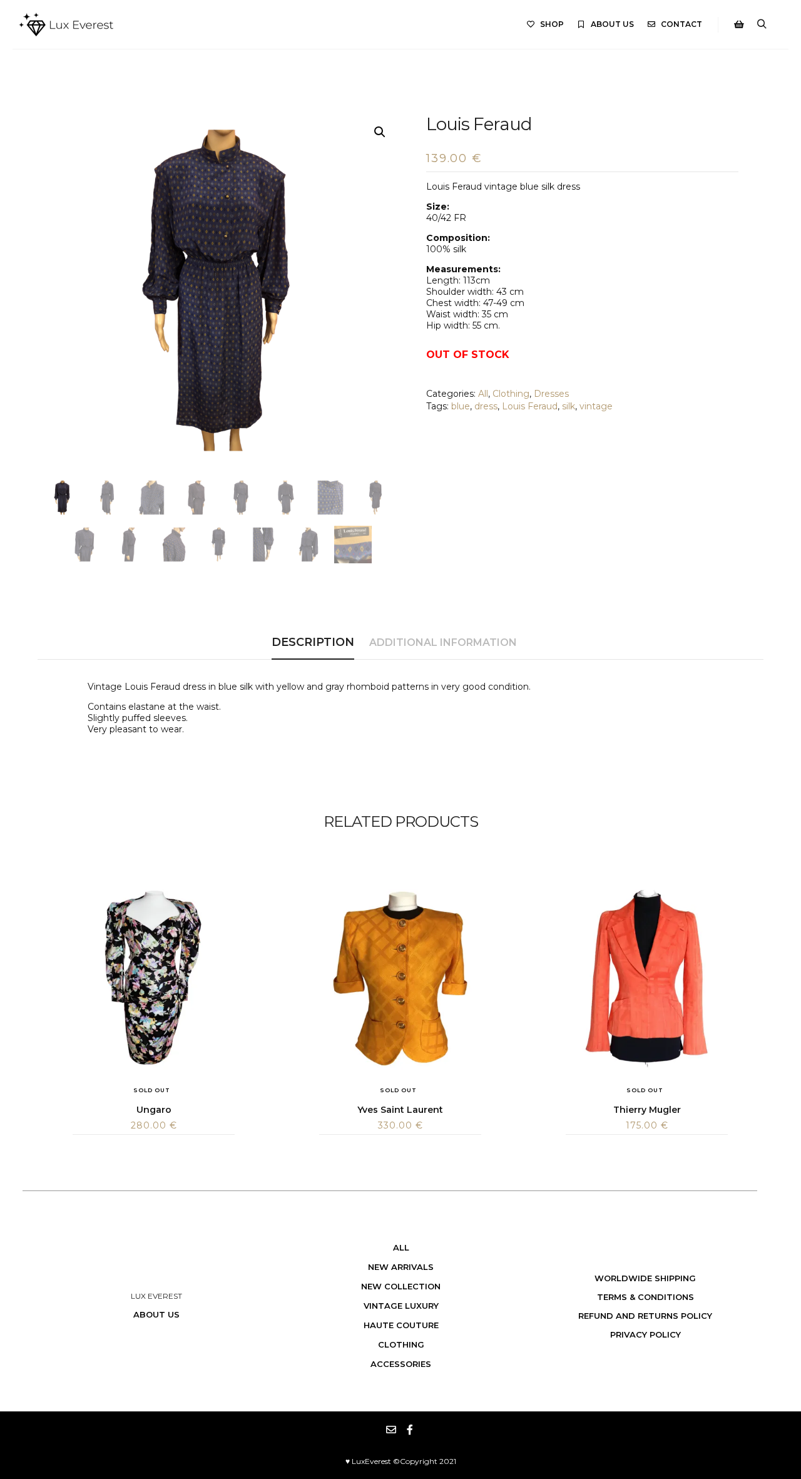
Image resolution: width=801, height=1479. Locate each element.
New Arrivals (401, 1267)
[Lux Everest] (66, 24)
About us (156, 1314)
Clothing (510, 393)
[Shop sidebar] (739, 24)
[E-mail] (391, 1429)
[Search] (761, 24)
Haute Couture (401, 1325)
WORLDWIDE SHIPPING (645, 1278)
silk (568, 406)
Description (313, 642)
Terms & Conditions (645, 1297)
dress (485, 406)
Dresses (551, 393)
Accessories (400, 1364)
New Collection (401, 1286)
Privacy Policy (645, 1334)
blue (460, 406)
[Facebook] (410, 1429)
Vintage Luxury (401, 1306)
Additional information (443, 642)
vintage (596, 406)
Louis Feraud (530, 406)
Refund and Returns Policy (645, 1316)
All (483, 393)
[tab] (313, 643)
